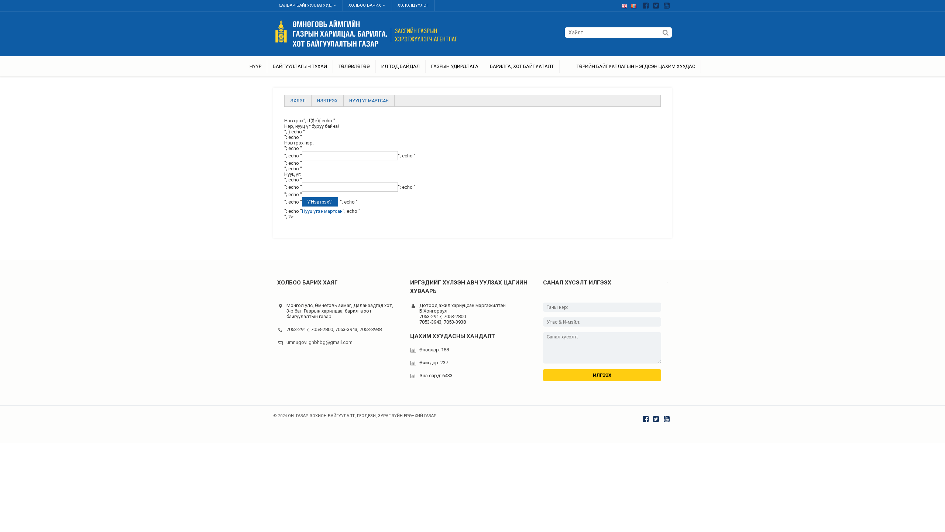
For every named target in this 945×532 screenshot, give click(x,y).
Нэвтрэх (327, 100)
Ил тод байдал (400, 66)
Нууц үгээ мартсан (322, 211)
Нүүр (255, 66)
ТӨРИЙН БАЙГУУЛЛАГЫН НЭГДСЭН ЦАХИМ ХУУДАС (636, 66)
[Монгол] (635, 4)
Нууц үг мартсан (369, 100)
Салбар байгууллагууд (305, 5)
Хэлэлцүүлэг (413, 5)
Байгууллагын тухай (300, 66)
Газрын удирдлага (454, 66)
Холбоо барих (364, 5)
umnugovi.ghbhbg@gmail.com (319, 342)
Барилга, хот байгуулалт (522, 66)
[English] (626, 4)
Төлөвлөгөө (354, 66)
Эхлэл (298, 100)
